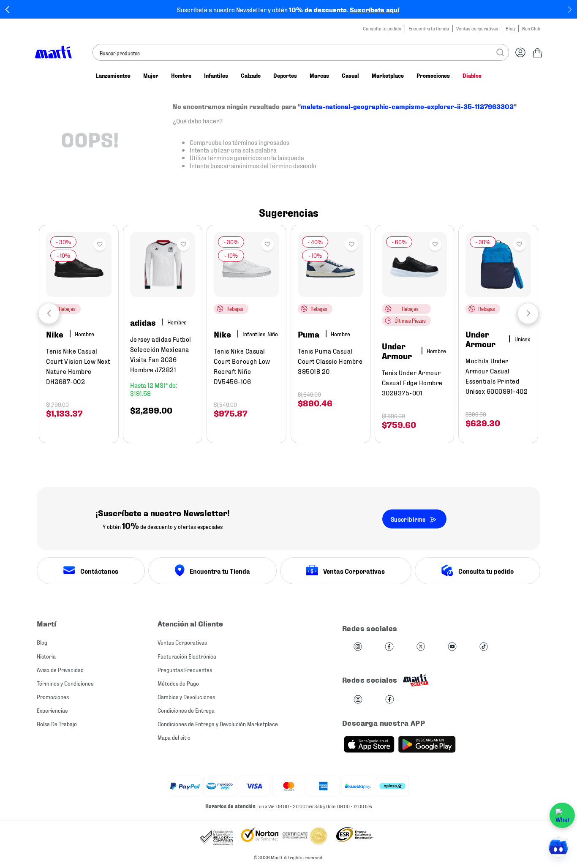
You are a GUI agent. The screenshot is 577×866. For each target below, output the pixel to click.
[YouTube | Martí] (452, 647)
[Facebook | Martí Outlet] (389, 699)
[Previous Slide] (7, 9)
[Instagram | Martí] (358, 647)
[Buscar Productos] (500, 52)
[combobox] (301, 52)
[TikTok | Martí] (484, 647)
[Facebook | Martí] (389, 647)
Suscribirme (408, 519)
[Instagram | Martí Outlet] (358, 699)
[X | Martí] (421, 647)
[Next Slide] (569, 9)
